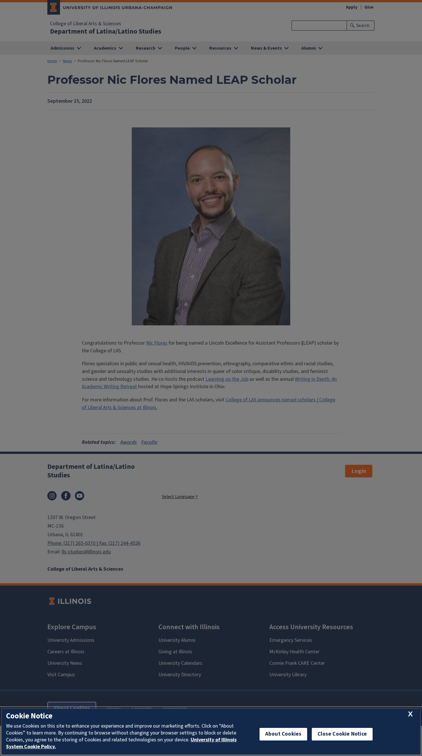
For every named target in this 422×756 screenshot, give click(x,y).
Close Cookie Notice (342, 734)
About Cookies (283, 734)
